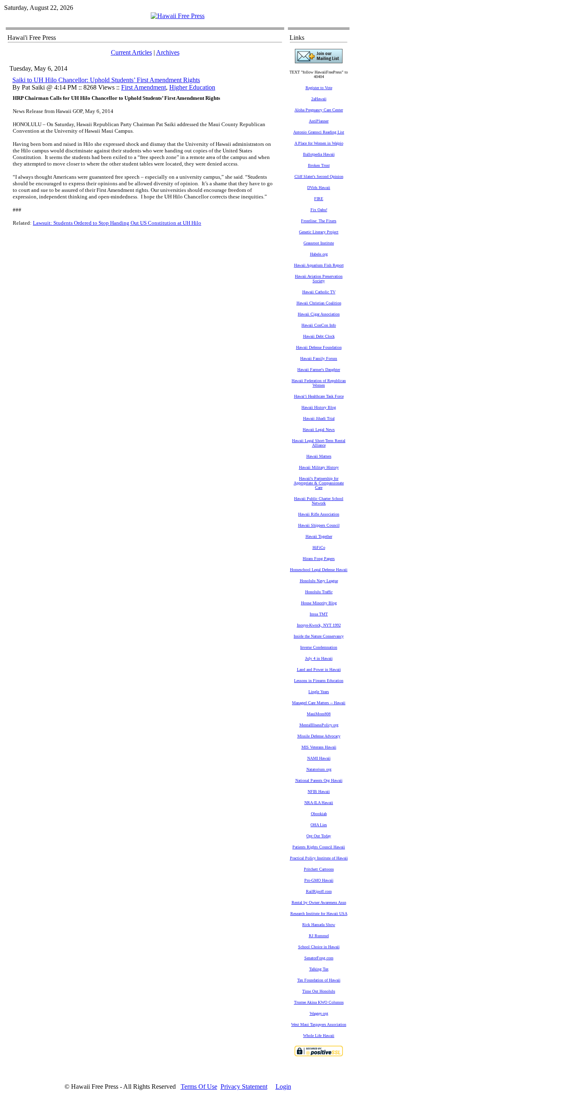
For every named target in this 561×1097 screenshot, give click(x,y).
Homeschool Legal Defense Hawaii (318, 569)
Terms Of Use (199, 1086)
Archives (167, 52)
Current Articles (131, 52)
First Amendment (143, 87)
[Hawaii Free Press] (178, 15)
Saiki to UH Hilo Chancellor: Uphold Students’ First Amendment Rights (106, 79)
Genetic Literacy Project (318, 232)
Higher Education (192, 87)
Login (283, 1086)
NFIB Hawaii (319, 791)
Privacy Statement (244, 1086)
